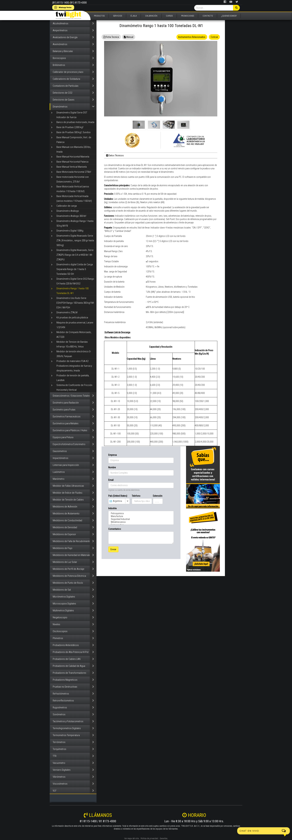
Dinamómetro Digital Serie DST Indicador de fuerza (71, 115)
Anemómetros (60, 44)
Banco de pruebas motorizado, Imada (75, 122)
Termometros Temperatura (66, 735)
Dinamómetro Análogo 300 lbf (71, 215)
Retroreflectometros (63, 700)
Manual (129, 37)
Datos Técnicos (116, 155)
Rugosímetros (60, 707)
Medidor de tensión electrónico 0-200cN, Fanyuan (73, 354)
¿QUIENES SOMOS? (229, 16)
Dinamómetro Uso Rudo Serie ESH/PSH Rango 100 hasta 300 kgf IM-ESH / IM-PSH (75, 303)
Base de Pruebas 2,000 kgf (69, 127)
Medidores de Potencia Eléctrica (69, 575)
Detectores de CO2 (62, 92)
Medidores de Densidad (65, 527)
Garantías (163, 838)
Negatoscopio (60, 617)
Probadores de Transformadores (69, 672)
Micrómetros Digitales (64, 596)
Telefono (136, 495)
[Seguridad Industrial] (141, 519)
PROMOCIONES (187, 16)
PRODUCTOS (99, 16)
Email (111, 480)
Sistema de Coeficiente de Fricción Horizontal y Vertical (74, 387)
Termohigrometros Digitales (67, 728)
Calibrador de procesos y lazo (68, 72)
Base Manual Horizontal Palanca (72, 161)
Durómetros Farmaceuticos (66, 416)
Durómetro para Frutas (64, 409)
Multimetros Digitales (63, 610)
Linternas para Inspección (66, 465)
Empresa (112, 455)
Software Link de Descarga (117, 332)
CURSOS (169, 16)
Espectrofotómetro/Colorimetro (69, 444)
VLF (54, 790)
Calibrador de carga (66, 205)
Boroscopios (59, 58)
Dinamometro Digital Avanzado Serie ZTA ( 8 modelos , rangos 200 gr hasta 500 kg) (75, 240)
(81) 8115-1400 (60, 2)
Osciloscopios (60, 631)
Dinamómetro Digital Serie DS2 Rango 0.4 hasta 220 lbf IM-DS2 (75, 281)
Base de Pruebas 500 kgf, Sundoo (73, 132)
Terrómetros (59, 742)
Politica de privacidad (149, 838)
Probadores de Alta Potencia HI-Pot (71, 652)
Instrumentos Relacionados (191, 37)
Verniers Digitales (61, 769)
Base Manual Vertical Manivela (71, 166)
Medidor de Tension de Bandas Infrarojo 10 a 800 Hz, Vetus (72, 344)
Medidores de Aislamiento (66, 513)
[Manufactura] (141, 516)
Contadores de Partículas (65, 85)
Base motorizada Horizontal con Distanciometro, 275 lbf (72, 179)
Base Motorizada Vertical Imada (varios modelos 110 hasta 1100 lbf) (74, 198)
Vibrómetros (59, 776)
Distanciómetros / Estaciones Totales (71, 395)
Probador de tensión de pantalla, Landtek (72, 378)
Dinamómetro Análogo (67, 210)
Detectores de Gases (63, 99)
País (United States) (117, 495)
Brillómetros (59, 65)
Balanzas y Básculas (63, 51)
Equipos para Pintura (63, 437)
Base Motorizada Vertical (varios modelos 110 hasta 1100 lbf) (72, 189)
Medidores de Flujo (62, 548)
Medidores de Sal (62, 589)
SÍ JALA (133, 16)
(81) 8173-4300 (78, 2)
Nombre (112, 467)
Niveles (56, 624)
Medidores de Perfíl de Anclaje (68, 568)
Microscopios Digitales (64, 603)
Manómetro (58, 478)
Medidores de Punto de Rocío (68, 582)
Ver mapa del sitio (131, 838)
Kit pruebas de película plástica (72, 317)
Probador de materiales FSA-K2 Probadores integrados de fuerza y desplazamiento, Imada (74, 366)
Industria (112, 508)
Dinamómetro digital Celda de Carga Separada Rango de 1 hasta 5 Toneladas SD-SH (74, 269)
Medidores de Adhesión (65, 506)
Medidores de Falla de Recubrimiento (72, 541)
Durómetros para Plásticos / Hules (70, 430)
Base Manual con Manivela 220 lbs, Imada (73, 149)
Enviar (113, 549)
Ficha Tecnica (112, 37)
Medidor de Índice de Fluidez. (68, 492)
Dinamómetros (60, 106)
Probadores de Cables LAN (66, 659)
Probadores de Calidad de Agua (69, 665)
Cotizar (214, 37)
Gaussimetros (60, 451)
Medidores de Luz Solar (65, 562)
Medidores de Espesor (64, 534)
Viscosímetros (60, 783)
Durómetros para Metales (65, 423)
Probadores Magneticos (65, 679)
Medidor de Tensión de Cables (68, 499)
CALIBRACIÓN (151, 16)
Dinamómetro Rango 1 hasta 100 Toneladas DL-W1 (72, 291)
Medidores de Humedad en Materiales (72, 555)
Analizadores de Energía (65, 37)
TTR (54, 756)
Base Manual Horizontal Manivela (72, 156)
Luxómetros (59, 471)
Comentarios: (114, 529)
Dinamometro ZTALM (66, 312)
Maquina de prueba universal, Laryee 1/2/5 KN (74, 325)
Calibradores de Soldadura (66, 78)
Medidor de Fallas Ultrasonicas (68, 485)
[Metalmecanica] (141, 522)
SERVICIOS (117, 16)
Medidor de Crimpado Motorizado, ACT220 (73, 334)
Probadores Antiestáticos (66, 645)
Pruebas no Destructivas (65, 686)
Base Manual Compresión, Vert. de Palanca (73, 140)
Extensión (157, 495)
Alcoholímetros (60, 23)
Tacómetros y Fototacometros (68, 721)
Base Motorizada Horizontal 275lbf (73, 171)
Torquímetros (59, 749)
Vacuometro (59, 762)
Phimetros (58, 638)
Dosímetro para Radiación (66, 402)
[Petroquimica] (141, 513)
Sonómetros (59, 714)
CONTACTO (208, 16)
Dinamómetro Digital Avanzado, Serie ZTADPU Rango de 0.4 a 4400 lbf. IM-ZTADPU (75, 255)
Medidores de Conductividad (67, 520)
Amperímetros (60, 30)
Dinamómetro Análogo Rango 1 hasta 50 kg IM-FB (74, 223)
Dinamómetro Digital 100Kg (69, 230)
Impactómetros (60, 458)
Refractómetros (61, 693)
